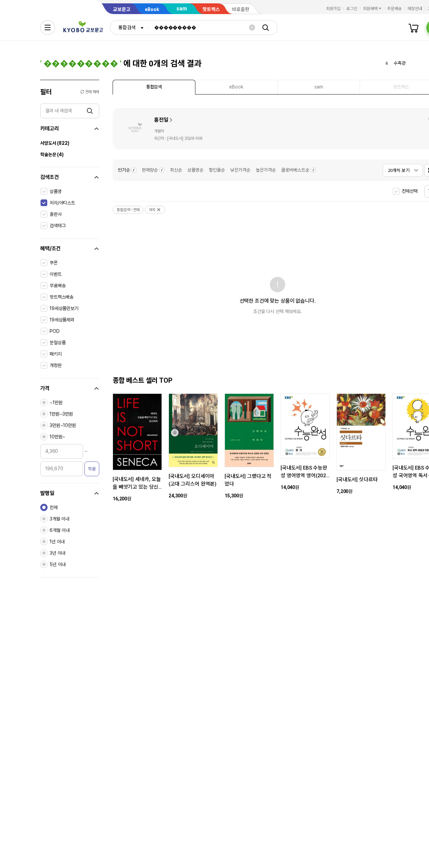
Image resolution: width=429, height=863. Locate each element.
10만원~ (57, 436)
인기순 (124, 170)
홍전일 (161, 120)
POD (55, 331)
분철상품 (57, 342)
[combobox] (129, 27)
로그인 (351, 8)
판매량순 (150, 170)
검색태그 (57, 225)
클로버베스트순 (295, 170)
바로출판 (240, 9)
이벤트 (56, 274)
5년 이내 (58, 564)
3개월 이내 (59, 518)
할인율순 (217, 170)
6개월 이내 (60, 530)
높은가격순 (266, 170)
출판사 (56, 214)
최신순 (176, 170)
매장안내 (415, 8)
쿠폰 (54, 262)
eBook (152, 9)
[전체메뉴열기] (47, 27)
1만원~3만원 (61, 414)
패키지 (56, 354)
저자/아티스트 (62, 202)
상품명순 (195, 170)
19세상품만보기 (64, 308)
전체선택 (410, 191)
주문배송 (394, 8)
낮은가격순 (240, 170)
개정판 (56, 365)
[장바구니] (413, 27)
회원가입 (333, 8)
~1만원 (56, 402)
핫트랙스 (211, 9)
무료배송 (57, 285)
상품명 (56, 191)
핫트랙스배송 (61, 297)
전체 (54, 507)
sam (181, 8)
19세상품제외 (62, 319)
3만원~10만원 (63, 425)
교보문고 (121, 9)
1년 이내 (57, 541)
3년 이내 (57, 553)
